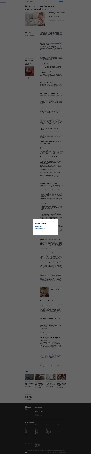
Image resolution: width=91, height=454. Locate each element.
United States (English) (39, 226)
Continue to (40, 228)
